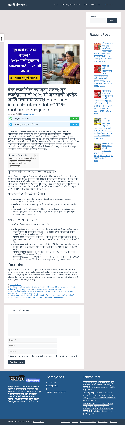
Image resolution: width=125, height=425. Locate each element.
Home (56, 5)
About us (75, 422)
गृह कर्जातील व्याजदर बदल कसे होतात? (23, 158)
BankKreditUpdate (25, 287)
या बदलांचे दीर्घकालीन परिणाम (20, 161)
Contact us (65, 422)
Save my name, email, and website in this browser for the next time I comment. (43, 356)
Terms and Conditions (88, 422)
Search (93, 17)
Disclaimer (113, 422)
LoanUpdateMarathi (40, 289)
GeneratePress (38, 422)
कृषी (85, 5)
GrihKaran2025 (52, 287)
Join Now (75, 119)
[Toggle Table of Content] (35, 155)
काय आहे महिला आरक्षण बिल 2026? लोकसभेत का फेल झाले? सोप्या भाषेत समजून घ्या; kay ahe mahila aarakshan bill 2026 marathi (99, 397)
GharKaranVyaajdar (39, 287)
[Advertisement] (44, 25)
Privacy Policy (103, 422)
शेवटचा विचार (15, 166)
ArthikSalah (14, 287)
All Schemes (95, 5)
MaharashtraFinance (55, 289)
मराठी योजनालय (17, 5)
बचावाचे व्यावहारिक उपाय (19, 163)
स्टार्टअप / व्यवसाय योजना (71, 5)
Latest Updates (109, 5)
